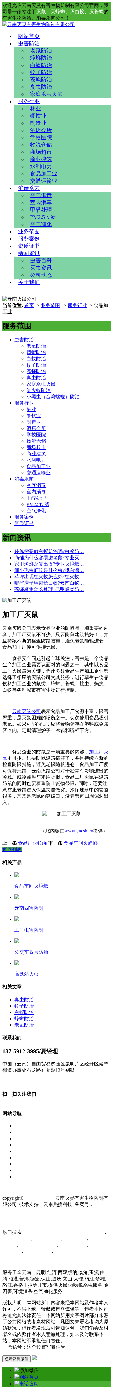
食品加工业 (43, 174)
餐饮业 (38, 116)
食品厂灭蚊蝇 (32, 843)
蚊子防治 (41, 72)
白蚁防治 (41, 65)
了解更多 (12, 1081)
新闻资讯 (29, 253)
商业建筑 (41, 159)
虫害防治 (29, 43)
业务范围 (29, 232)
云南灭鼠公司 (26, 711)
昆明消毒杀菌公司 (37, 1244)
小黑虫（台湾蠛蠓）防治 (53, 396)
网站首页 (29, 36)
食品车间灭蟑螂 (81, 843)
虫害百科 (41, 260)
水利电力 (41, 166)
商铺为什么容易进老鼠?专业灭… (49, 557)
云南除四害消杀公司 (83, 1232)
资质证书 (29, 246)
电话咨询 (29, 1383)
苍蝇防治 (41, 80)
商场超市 (41, 152)
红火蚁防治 (39, 390)
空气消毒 (41, 195)
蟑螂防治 (41, 58)
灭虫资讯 (41, 268)
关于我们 (29, 282)
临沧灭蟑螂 (75, 1238)
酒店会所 (41, 130)
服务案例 (29, 239)
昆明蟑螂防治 (37, 1251)
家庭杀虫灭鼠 (46, 94)
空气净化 (41, 224)
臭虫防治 (41, 87)
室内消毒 (41, 203)
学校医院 (41, 137)
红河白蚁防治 (72, 1244)
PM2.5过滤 (43, 217)
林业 (35, 109)
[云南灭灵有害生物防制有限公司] (38, 24)
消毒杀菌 (29, 188)
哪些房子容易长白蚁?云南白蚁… (49, 583)
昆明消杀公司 (16, 1238)
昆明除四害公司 (43, 1232)
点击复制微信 (16, 1358)
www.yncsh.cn (78, 830)
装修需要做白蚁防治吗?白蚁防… (49, 551)
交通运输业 (43, 181)
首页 (29, 305)
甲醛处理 (41, 210)
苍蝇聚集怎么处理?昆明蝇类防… (49, 589)
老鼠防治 (41, 51)
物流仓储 (41, 145)
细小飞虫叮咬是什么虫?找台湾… (49, 570)
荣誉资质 (24, 1157)
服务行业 (29, 101)
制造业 (38, 123)
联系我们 (24, 1176)
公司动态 (41, 275)
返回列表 (12, 849)
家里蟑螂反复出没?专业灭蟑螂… (49, 564)
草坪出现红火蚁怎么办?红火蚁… (49, 576)
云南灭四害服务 (70, 1251)
